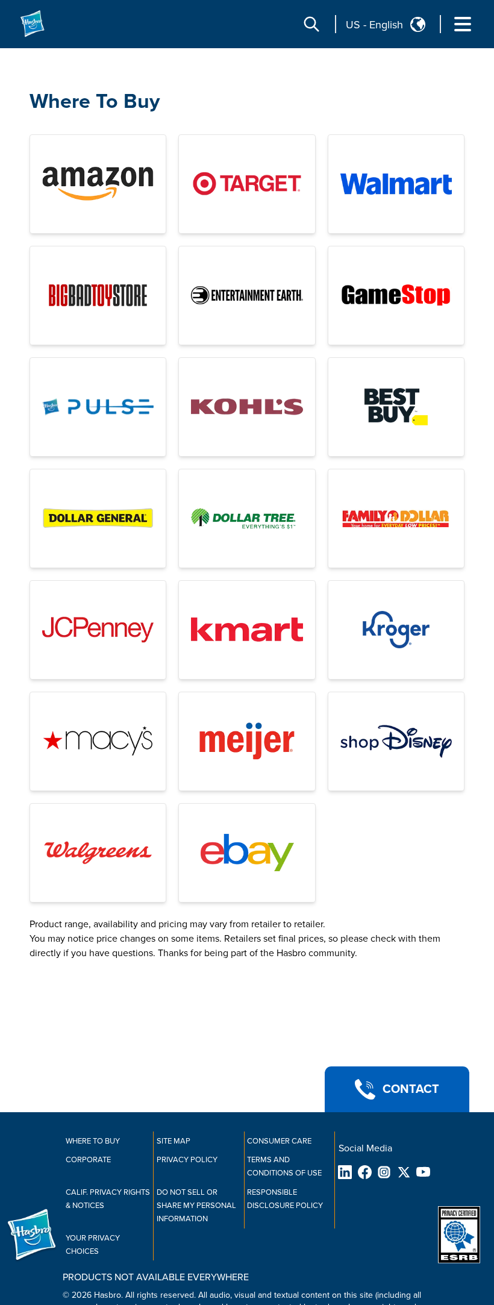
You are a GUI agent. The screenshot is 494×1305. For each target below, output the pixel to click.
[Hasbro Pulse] (98, 407)
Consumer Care (279, 1141)
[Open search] (311, 24)
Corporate (88, 1160)
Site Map (173, 1141)
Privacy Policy (187, 1160)
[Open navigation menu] (463, 24)
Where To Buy (95, 101)
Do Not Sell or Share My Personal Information (196, 1206)
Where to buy (93, 1141)
